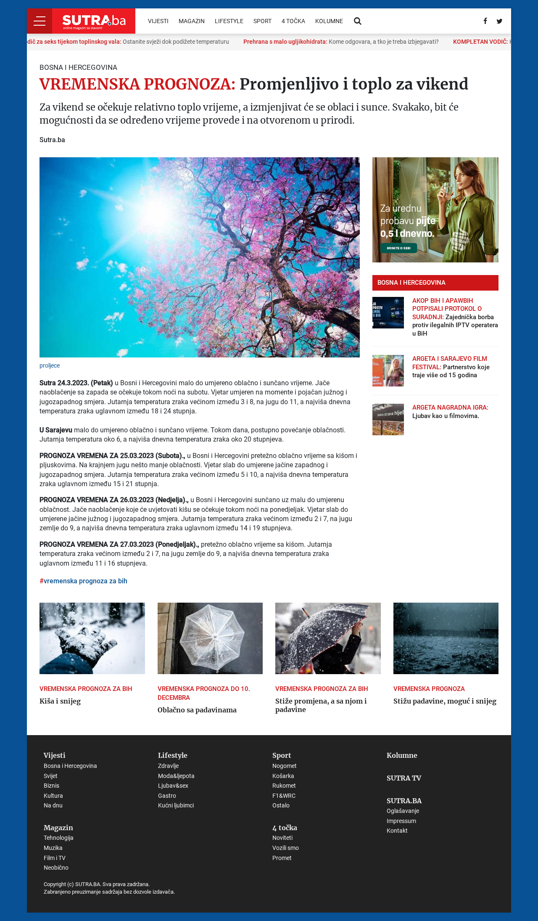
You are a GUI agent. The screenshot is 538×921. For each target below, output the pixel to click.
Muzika (53, 847)
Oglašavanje (403, 810)
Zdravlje (168, 765)
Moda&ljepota (176, 776)
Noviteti (282, 837)
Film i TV (55, 858)
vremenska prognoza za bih (85, 581)
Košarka (283, 776)
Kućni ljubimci (176, 805)
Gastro (167, 795)
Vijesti (158, 21)
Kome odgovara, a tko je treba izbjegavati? (331, 41)
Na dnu (53, 805)
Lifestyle (229, 21)
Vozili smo (285, 847)
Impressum (401, 821)
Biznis (51, 785)
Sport (262, 21)
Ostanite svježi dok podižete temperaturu (115, 41)
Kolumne (329, 21)
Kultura (53, 795)
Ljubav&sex (173, 785)
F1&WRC (283, 795)
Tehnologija (59, 837)
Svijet (51, 776)
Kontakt (397, 830)
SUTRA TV (404, 778)
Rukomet (284, 785)
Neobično (56, 867)
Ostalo (281, 805)
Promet (282, 858)
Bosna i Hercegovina (70, 765)
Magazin (192, 21)
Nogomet (284, 765)
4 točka (293, 21)
